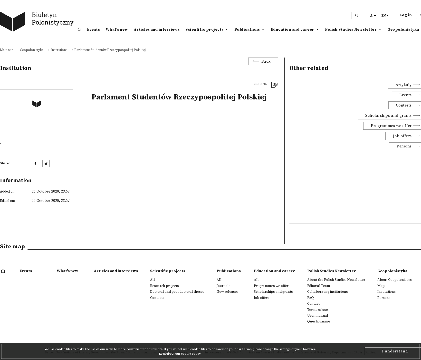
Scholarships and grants (273, 292)
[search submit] (356, 15)
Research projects (164, 286)
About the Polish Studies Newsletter (336, 280)
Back (266, 61)
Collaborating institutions (327, 292)
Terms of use (317, 310)
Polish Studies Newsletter (351, 29)
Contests (157, 298)
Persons (384, 298)
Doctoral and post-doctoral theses (177, 292)
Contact (313, 304)
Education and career (292, 29)
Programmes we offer (271, 286)
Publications (247, 29)
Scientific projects (204, 29)
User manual (317, 315)
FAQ (310, 298)
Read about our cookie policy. (180, 354)
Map (381, 286)
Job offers (261, 298)
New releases (228, 292)
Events (93, 29)
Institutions (59, 50)
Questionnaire (318, 321)
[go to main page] (38, 22)
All (152, 280)
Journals (223, 286)
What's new (117, 29)
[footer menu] (3, 271)
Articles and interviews (157, 29)
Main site (6, 50)
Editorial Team (318, 286)
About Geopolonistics (394, 280)
